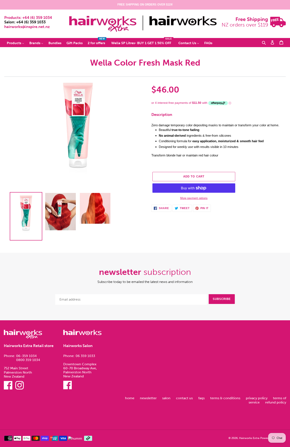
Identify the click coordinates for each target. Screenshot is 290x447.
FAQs (202, 398)
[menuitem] (15, 43)
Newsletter (149, 398)
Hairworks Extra (249, 438)
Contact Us (185, 398)
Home (130, 398)
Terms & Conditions (225, 398)
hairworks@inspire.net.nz (27, 26)
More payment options (194, 198)
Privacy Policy (257, 398)
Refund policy (275, 402)
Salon (166, 398)
